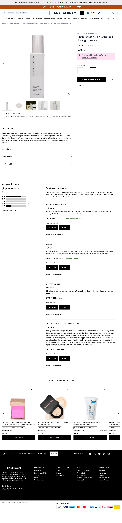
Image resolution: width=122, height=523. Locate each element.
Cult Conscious (60, 475)
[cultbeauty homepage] (65, 13)
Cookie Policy (81, 475)
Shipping (37, 475)
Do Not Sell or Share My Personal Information (12, 489)
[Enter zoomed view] (69, 94)
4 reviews (89, 46)
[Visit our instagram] (99, 453)
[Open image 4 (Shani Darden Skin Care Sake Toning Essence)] (43, 105)
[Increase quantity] (93, 70)
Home (4, 23)
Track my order (39, 480)
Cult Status (102, 471)
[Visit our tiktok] (104, 453)
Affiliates (101, 475)
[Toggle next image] (71, 63)
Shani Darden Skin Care (30, 23)
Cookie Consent (7, 486)
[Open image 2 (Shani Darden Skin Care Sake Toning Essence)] (19, 105)
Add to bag (19, 437)
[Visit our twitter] (94, 453)
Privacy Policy (81, 473)
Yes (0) (53, 227)
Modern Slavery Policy (84, 477)
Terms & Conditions (83, 471)
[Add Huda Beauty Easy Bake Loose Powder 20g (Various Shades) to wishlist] (68, 389)
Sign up (54, 453)
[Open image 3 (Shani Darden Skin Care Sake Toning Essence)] (31, 105)
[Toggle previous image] (3, 63)
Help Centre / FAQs (40, 473)
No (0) (66, 227)
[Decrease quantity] (80, 70)
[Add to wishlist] (111, 79)
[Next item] (118, 413)
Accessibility (81, 480)
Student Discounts (104, 477)
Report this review (54, 235)
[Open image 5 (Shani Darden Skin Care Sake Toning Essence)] (55, 105)
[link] (103, 13)
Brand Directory (14, 23)
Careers (58, 473)
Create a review (9, 210)
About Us (59, 471)
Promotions (102, 473)
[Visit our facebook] (90, 453)
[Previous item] (3, 413)
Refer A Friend (103, 480)
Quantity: (81, 65)
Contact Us (37, 471)
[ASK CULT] (82, 13)
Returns (36, 477)
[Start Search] (47, 13)
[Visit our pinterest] (108, 453)
